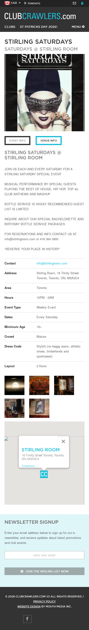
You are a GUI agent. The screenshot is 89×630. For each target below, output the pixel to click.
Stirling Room (59, 49)
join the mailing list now (46, 571)
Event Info (17, 140)
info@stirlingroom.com (52, 263)
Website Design (29, 606)
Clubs (10, 26)
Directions (28, 466)
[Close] (63, 441)
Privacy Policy (44, 601)
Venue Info (48, 140)
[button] (44, 474)
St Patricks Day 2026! (38, 26)
